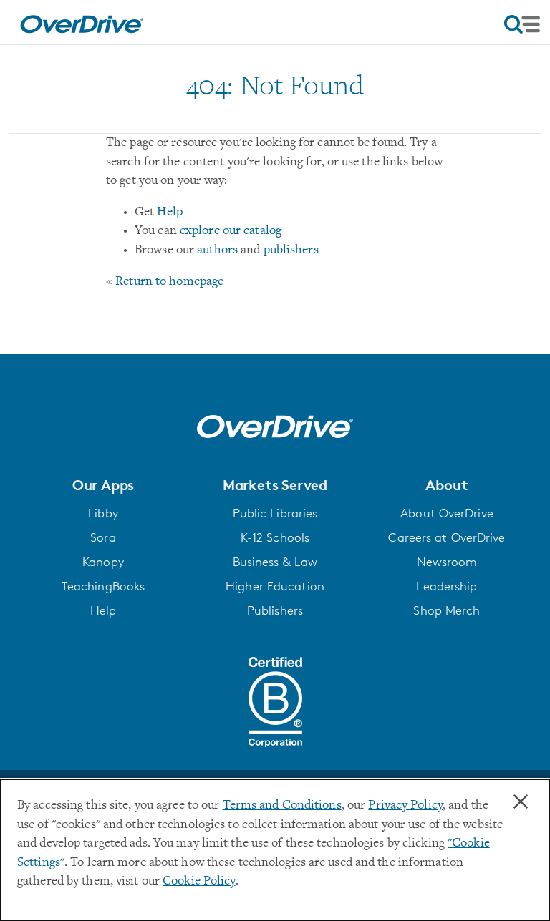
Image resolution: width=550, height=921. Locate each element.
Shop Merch (446, 610)
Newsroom (447, 562)
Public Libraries (275, 513)
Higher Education (275, 586)
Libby (103, 513)
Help (169, 212)
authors (217, 250)
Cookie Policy (199, 881)
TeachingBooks (103, 586)
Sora (102, 537)
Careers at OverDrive (446, 537)
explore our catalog (230, 231)
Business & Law (275, 562)
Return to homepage (169, 282)
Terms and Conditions (282, 805)
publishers (291, 250)
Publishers (275, 610)
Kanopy (103, 562)
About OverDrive (446, 513)
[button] (103, 485)
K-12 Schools (275, 537)
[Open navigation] (522, 24)
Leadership (446, 586)
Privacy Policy (405, 805)
